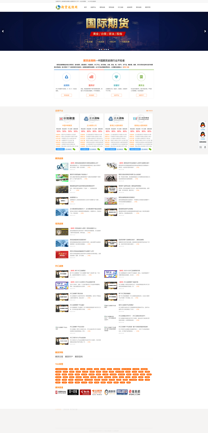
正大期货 (122, 382)
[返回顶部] (205, 147)
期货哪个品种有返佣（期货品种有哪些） (130, 186)
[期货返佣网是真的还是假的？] (111, 204)
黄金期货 (109, 382)
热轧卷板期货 (107, 377)
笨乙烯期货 (91, 374)
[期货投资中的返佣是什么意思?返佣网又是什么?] (111, 170)
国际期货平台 (59, 416)
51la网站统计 (115, 429)
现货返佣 (111, 7)
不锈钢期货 (93, 377)
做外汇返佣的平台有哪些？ (126, 305)
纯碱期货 (72, 371)
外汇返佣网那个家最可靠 (128, 282)
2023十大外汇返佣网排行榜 (129, 270)
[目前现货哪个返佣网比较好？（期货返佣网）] (111, 246)
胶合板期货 (58, 377)
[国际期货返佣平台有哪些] (111, 215)
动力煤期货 (85, 371)
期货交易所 (89, 369)
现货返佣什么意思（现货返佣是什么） (83, 228)
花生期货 (134, 371)
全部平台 (116, 95)
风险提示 (100, 418)
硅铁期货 (71, 374)
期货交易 (59, 357)
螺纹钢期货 (97, 379)
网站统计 (109, 429)
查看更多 (150, 110)
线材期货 (71, 379)
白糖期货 (125, 379)
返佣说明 (129, 7)
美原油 (71, 369)
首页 (85, 7)
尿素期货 (141, 371)
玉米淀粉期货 (113, 374)
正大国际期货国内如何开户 (61, 369)
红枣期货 (147, 371)
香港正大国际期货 (116, 125)
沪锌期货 (147, 377)
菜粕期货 (98, 371)
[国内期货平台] (104, 31)
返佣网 (128, 382)
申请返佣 (66, 95)
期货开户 (69, 357)
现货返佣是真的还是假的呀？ (78, 239)
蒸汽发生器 (73, 401)
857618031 (133, 415)
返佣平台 (93, 7)
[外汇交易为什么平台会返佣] (62, 344)
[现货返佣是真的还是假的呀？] (62, 246)
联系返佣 (138, 7)
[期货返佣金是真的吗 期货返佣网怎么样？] (62, 170)
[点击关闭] (205, 121)
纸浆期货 (100, 377)
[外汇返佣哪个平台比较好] (61, 329)
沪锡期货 (128, 377)
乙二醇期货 (105, 374)
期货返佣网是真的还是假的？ (127, 197)
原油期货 (116, 382)
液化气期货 (84, 374)
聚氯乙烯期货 (121, 374)
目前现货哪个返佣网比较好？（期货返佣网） (132, 239)
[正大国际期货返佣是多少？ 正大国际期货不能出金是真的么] (62, 215)
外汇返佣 (120, 7)
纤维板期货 (86, 377)
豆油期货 (147, 379)
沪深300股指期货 (78, 379)
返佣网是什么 (74, 197)
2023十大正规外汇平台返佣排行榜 (82, 282)
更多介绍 (126, 67)
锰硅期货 (64, 374)
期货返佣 (102, 7)
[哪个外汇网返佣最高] (111, 300)
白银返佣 (96, 369)
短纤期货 (65, 371)
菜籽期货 (77, 374)
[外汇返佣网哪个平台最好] (62, 312)
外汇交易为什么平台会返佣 (78, 337)
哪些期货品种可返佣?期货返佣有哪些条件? (82, 186)
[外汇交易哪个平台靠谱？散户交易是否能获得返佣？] (110, 331)
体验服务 (91, 95)
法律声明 (100, 416)
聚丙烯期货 (78, 377)
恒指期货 (103, 382)
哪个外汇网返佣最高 (124, 293)
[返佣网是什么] (62, 204)
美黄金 (76, 369)
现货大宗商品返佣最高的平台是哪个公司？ (82, 251)
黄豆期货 (149, 374)
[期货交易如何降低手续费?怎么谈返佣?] (111, 181)
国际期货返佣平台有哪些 (126, 209)
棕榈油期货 (135, 374)
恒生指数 (96, 382)
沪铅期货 (141, 377)
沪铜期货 (64, 379)
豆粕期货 (58, 382)
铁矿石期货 (112, 379)
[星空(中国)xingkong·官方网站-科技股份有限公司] (66, 11)
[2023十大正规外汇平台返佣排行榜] (62, 289)
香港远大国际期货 (140, 125)
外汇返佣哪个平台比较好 (77, 326)
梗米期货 (98, 374)
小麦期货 (141, 379)
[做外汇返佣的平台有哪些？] (110, 307)
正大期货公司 (92, 125)
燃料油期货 (104, 379)
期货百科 (79, 357)
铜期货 (90, 382)
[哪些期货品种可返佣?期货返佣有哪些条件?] (62, 192)
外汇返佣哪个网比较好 (76, 293)
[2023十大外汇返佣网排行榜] (111, 277)
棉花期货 (128, 371)
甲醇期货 (111, 371)
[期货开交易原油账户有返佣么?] (62, 181)
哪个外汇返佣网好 (78, 270)
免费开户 (141, 95)
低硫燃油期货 (144, 369)
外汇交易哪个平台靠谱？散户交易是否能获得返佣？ (134, 326)
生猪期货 (142, 374)
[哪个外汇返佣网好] (62, 277)
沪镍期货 (134, 377)
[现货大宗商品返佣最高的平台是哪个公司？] (62, 258)
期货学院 (147, 7)
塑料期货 (129, 374)
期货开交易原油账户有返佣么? (79, 174)
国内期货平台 (59, 418)
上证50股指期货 (133, 379)
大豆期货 (64, 382)
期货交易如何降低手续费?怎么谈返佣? (130, 174)
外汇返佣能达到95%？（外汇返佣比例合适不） (132, 316)
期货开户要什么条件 (126, 369)
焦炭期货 (72, 377)
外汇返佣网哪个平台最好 (77, 305)
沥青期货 (121, 377)
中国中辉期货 (67, 125)
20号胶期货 (58, 371)
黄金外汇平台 (59, 420)
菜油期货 (105, 371)
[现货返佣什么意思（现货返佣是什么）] (62, 235)
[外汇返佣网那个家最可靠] (111, 289)
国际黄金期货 (116, 369)
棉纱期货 (78, 371)
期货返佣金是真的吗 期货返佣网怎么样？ (84, 163)
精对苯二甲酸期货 (119, 371)
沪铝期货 (58, 379)
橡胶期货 (115, 377)
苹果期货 (58, 374)
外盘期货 (82, 369)
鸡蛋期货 (119, 379)
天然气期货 (84, 382)
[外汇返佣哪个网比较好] (62, 300)
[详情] (89, 167)
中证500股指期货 (88, 379)
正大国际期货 (136, 369)
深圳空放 (66, 401)
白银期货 (77, 382)
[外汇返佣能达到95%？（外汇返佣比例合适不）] (110, 320)
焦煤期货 (65, 377)
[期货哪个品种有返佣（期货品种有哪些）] (111, 192)
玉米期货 (71, 382)
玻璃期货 (92, 371)
